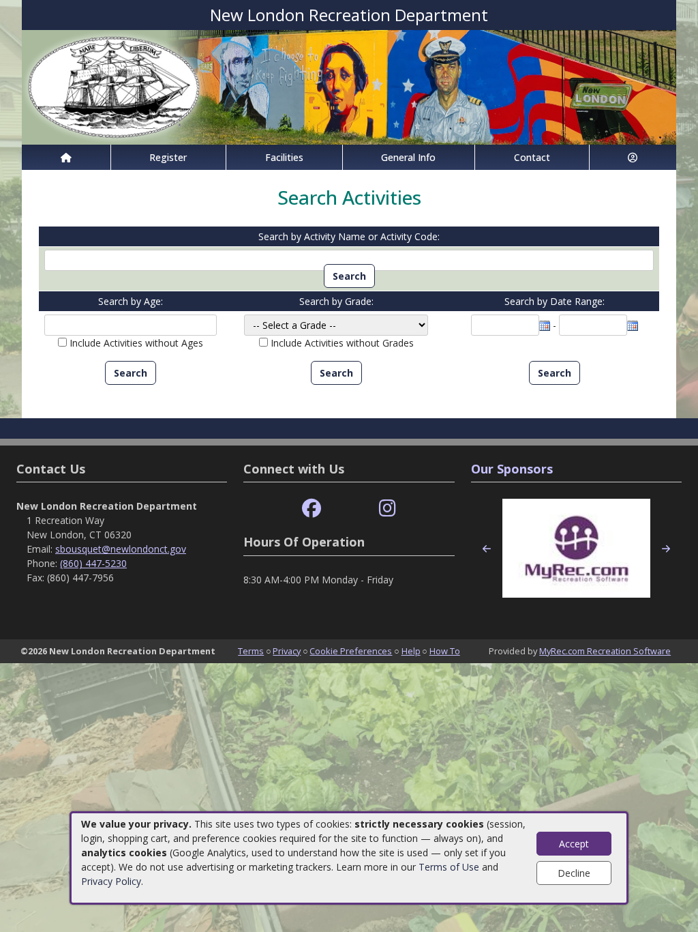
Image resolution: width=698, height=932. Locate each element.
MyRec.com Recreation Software (605, 651)
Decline (574, 873)
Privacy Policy (111, 881)
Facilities (284, 157)
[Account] (633, 157)
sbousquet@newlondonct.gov (120, 548)
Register (168, 157)
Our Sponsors (512, 469)
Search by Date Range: (554, 301)
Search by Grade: (336, 301)
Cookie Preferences (350, 651)
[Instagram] (387, 509)
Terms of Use (449, 866)
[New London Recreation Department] (349, 86)
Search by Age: (130, 301)
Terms (251, 651)
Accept (574, 843)
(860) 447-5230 (93, 563)
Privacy (287, 651)
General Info (408, 157)
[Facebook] (311, 509)
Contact (532, 157)
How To (444, 651)
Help (411, 651)
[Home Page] (66, 157)
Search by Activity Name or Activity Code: (349, 236)
